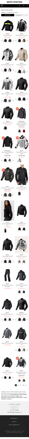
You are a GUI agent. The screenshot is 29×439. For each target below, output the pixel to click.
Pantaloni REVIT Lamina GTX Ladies (7, 285)
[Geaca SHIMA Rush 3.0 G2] (21, 84)
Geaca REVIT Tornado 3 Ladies (21, 152)
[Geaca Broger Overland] (7, 245)
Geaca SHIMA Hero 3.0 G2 (21, 35)
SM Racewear (21, 121)
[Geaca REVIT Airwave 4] (7, 362)
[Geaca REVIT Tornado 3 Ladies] (21, 142)
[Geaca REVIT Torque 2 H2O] (7, 174)
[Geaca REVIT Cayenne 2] (21, 244)
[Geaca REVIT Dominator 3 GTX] (21, 333)
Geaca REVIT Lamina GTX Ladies (21, 285)
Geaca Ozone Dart (7, 35)
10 (23, 385)
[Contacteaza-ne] (19, 5)
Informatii (14, 418)
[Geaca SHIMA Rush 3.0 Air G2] (7, 84)
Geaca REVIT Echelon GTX (7, 314)
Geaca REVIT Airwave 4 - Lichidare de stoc (21, 372)
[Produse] (2, 6)
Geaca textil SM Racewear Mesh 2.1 (7, 152)
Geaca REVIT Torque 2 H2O (7, 188)
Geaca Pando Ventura (22, 188)
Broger (21, 222)
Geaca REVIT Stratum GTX (7, 343)
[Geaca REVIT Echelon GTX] (7, 304)
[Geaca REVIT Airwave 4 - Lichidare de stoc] (21, 362)
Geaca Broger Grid (21, 223)
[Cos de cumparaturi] (23, 5)
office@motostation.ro (15, 412)
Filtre (8, 15)
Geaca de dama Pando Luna (7, 224)
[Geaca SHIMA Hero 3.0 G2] (21, 25)
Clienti (14, 421)
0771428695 (15, 410)
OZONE (7, 33)
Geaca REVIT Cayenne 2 (21, 256)
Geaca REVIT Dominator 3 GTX (21, 343)
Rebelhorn (21, 312)
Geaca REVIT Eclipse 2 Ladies (21, 65)
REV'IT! (21, 63)
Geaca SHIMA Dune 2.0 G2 (7, 64)
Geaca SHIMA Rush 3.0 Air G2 (7, 94)
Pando (21, 186)
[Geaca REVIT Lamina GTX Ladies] (21, 275)
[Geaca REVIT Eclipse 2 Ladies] (21, 55)
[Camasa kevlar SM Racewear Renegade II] (21, 113)
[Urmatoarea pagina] (26, 385)
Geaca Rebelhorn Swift (21, 314)
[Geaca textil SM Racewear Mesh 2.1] (7, 142)
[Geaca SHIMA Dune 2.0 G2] (7, 55)
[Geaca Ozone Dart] (7, 25)
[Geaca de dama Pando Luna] (7, 210)
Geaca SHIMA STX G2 (7, 122)
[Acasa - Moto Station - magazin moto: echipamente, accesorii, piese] (14, 2)
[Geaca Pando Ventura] (21, 175)
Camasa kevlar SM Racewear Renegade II (22, 123)
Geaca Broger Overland (7, 256)
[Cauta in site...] (27, 5)
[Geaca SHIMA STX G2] (7, 113)
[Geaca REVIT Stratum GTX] (7, 333)
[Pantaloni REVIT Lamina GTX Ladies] (7, 275)
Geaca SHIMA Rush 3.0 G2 (21, 93)
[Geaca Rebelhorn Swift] (21, 304)
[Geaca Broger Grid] (21, 210)
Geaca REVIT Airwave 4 (7, 372)
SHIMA (21, 33)
